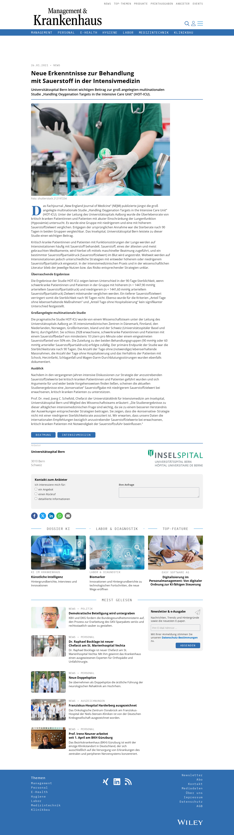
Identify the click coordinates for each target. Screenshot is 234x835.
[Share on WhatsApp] (59, 516)
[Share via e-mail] (68, 516)
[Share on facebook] (34, 516)
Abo (200, 779)
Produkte (141, 3)
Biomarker (97, 577)
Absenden (188, 645)
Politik (87, 608)
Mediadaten (192, 788)
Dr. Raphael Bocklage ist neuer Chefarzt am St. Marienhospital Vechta (97, 643)
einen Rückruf (47, 494)
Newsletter (192, 775)
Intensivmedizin (76, 435)
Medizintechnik (154, 33)
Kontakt (195, 784)
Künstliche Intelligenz (47, 577)
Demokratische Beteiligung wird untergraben (102, 613)
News (107, 3)
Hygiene (110, 33)
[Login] (193, 23)
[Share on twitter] (42, 516)
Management (41, 33)
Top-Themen (122, 3)
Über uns (194, 793)
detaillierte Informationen (54, 499)
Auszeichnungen (93, 700)
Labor (128, 33)
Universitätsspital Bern (48, 452)
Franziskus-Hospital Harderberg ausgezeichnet (103, 705)
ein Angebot (45, 489)
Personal (66, 33)
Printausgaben (162, 3)
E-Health (88, 33)
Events (198, 3)
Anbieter (183, 3)
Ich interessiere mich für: (50, 484)
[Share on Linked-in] (51, 516)
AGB (200, 806)
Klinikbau (183, 33)
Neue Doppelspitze (82, 678)
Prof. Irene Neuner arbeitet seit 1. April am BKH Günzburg (91, 736)
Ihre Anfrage (126, 484)
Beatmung (43, 435)
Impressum (193, 797)
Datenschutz (191, 801)
